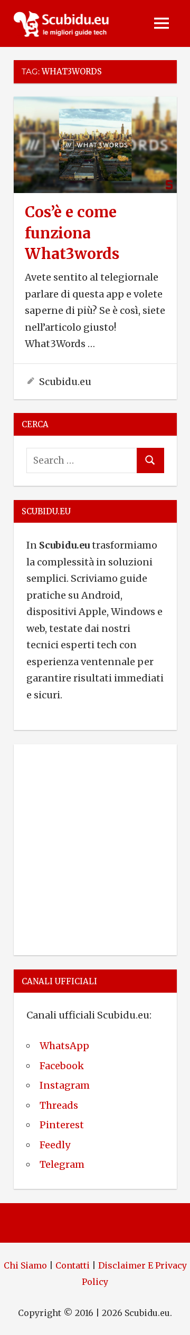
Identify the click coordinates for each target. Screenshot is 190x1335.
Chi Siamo (25, 1265)
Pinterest (62, 1125)
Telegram (62, 1164)
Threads (59, 1105)
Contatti (72, 1265)
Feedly (55, 1145)
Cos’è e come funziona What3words (72, 233)
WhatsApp (64, 1046)
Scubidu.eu (65, 382)
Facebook (62, 1066)
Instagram (65, 1085)
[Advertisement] (95, 848)
